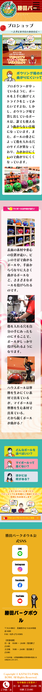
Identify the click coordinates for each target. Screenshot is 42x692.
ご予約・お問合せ (6, 690)
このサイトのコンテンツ (36, 6)
